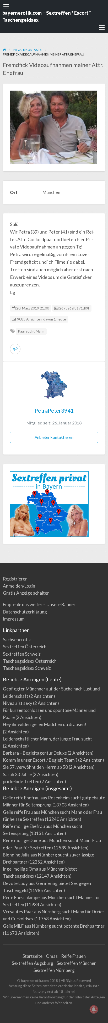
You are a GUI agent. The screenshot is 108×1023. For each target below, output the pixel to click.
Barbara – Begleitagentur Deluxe (35, 753)
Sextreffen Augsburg (32, 963)
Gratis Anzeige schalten (26, 593)
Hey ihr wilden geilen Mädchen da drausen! (44, 724)
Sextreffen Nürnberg (54, 970)
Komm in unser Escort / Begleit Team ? (40, 760)
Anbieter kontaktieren (54, 437)
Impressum (14, 619)
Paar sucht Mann (31, 331)
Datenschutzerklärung (25, 612)
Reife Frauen (73, 956)
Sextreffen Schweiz (22, 654)
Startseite (32, 956)
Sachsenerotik (17, 639)
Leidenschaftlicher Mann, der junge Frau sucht (47, 739)
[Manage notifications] (94, 1009)
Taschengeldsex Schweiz (27, 668)
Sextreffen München (76, 963)
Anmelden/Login (19, 586)
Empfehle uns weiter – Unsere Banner (39, 604)
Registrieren (15, 579)
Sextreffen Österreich (24, 646)
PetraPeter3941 (54, 410)
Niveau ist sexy (17, 703)
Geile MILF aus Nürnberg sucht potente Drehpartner (54, 926)
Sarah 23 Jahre (17, 774)
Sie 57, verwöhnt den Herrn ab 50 (35, 767)
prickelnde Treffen (21, 781)
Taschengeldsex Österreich (30, 661)
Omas (52, 956)
